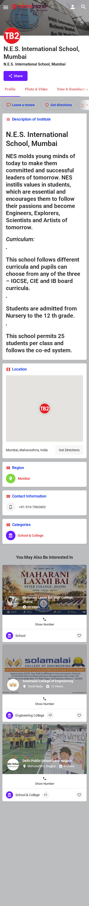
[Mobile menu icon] (5, 7)
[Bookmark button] (79, 635)
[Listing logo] (12, 35)
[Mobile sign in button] (73, 7)
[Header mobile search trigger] (83, 7)
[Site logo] (30, 7)
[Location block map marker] (44, 408)
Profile (10, 89)
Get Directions (69, 450)
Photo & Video (36, 89)
